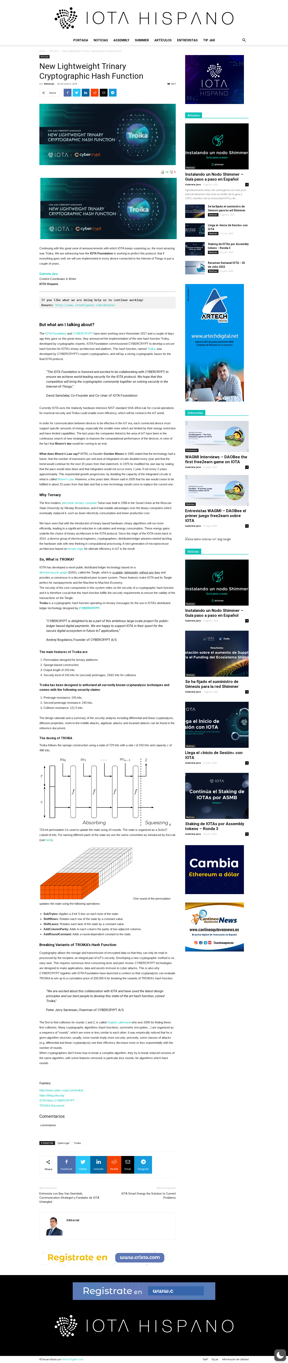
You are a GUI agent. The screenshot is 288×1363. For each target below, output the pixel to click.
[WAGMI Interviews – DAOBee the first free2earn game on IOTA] (217, 436)
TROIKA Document (51, 1105)
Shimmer (142, 40)
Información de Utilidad (235, 1359)
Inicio (42, 51)
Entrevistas (187, 40)
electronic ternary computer (79, 503)
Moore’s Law (65, 479)
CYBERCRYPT (83, 333)
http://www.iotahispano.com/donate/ (85, 305)
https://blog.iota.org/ (51, 1095)
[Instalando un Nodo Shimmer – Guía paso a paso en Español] (217, 146)
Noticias (101, 40)
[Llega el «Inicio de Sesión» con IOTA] (195, 230)
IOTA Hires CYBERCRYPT (56, 1100)
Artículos (163, 40)
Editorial (49, 83)
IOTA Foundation (55, 333)
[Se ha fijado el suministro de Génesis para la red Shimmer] (195, 211)
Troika (151, 348)
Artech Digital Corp (72, 1359)
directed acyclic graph (53, 572)
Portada (80, 40)
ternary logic (76, 548)
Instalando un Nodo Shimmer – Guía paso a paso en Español (214, 177)
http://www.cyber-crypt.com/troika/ (61, 1090)
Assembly (121, 40)
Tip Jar (209, 40)
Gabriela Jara (193, 184)
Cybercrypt (63, 1142)
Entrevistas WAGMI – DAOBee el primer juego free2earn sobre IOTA (215, 515)
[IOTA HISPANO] (144, 18)
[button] (244, 41)
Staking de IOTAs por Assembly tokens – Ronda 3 (214, 826)
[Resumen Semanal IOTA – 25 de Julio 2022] (195, 267)
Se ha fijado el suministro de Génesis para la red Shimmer (212, 684)
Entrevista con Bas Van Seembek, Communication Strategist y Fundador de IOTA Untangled (69, 1198)
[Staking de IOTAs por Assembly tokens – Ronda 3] (195, 249)
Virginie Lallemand (119, 1022)
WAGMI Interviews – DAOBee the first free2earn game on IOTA (216, 459)
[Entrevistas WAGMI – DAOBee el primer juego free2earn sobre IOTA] (217, 490)
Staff (205, 1359)
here (49, 840)
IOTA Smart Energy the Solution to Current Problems (148, 1195)
